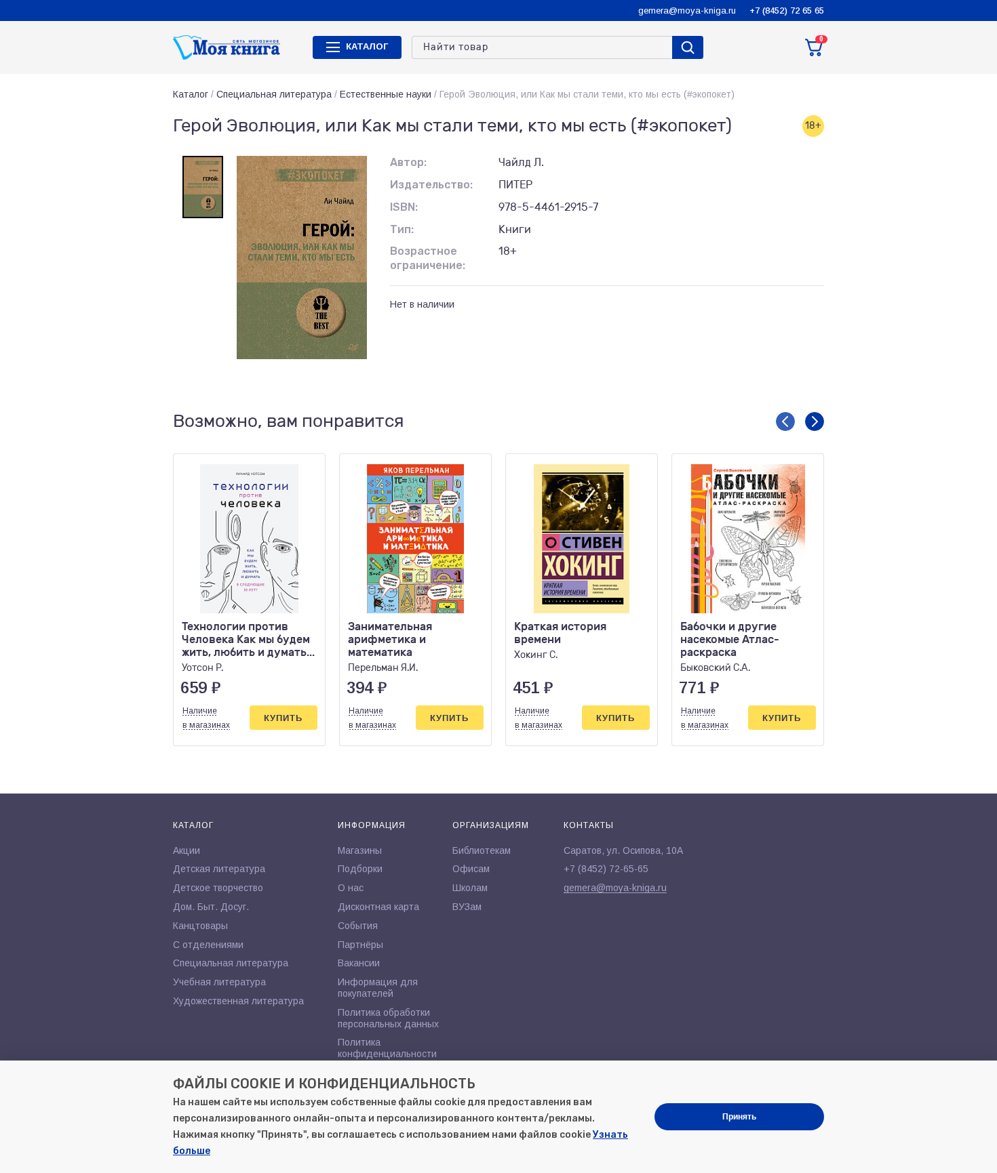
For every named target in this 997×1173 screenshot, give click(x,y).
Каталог (190, 94)
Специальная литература (274, 94)
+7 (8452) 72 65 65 (786, 10)
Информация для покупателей (378, 987)
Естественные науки (385, 94)
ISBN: (404, 207)
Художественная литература (238, 1000)
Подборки (360, 868)
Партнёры (360, 944)
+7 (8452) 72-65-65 (606, 868)
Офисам (471, 868)
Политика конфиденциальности (387, 1048)
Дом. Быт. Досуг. (211, 906)
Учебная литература (219, 981)
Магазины (360, 850)
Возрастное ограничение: (427, 258)
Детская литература (219, 868)
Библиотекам (481, 850)
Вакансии (359, 963)
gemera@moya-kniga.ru (687, 10)
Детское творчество (218, 887)
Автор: (408, 162)
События (358, 925)
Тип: (402, 229)
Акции (186, 850)
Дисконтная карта (378, 906)
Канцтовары (200, 925)
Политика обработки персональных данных (388, 1018)
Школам (470, 887)
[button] (785, 421)
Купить (283, 718)
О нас (351, 887)
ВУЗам (467, 906)
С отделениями (208, 944)
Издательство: (431, 184)
